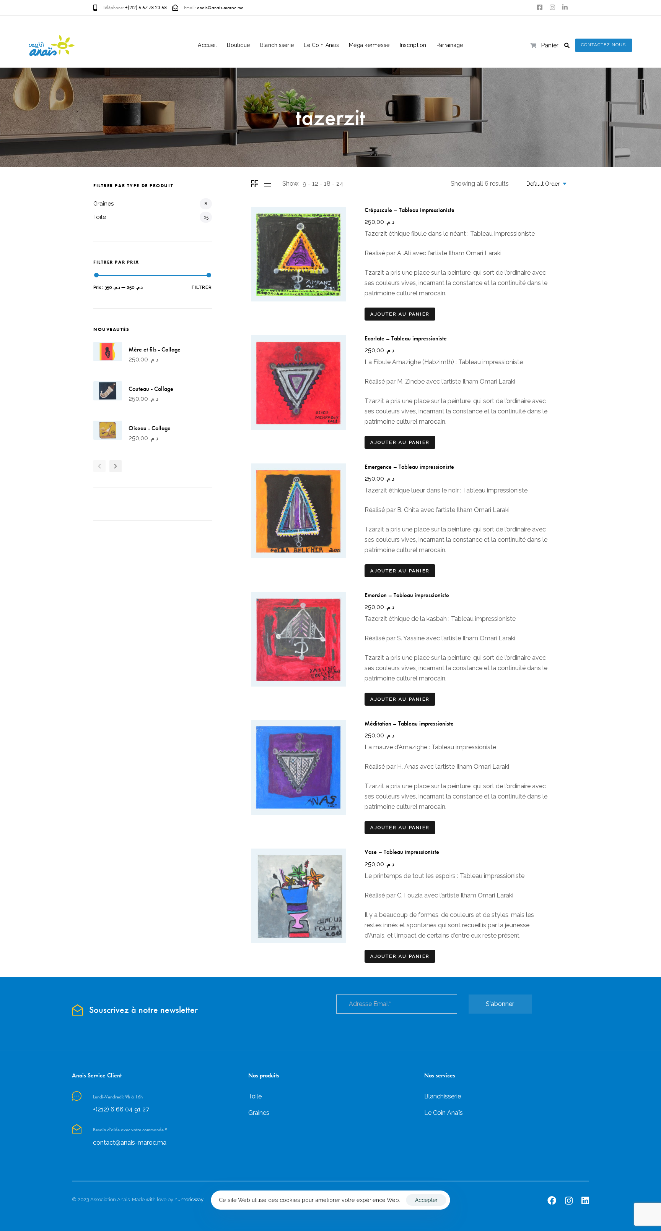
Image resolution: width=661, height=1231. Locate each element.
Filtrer (202, 287)
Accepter (426, 1200)
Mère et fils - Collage (155, 349)
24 (340, 183)
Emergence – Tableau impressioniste (409, 467)
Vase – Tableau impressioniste (402, 852)
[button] (567, 45)
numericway (189, 1199)
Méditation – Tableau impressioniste (409, 723)
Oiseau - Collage (150, 428)
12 (315, 183)
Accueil (207, 45)
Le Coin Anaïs (321, 45)
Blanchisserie (277, 45)
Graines (103, 203)
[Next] (115, 466)
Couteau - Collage (151, 389)
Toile (99, 217)
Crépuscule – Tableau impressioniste (409, 210)
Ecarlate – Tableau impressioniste (406, 338)
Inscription (413, 45)
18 (327, 183)
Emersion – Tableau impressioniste (407, 595)
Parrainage (449, 45)
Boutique (238, 45)
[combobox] (544, 184)
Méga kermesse (369, 45)
